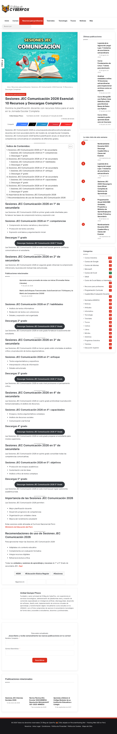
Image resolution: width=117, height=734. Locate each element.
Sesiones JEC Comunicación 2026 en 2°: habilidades (33, 162)
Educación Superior (92, 348)
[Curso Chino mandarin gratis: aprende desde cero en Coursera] (89, 117)
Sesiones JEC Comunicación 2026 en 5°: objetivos (32, 189)
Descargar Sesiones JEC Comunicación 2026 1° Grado (39, 243)
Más (91, 21)
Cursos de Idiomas (92, 265)
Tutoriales (50, 21)
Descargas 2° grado (19, 165)
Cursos (15, 21)
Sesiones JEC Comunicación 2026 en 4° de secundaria (33, 177)
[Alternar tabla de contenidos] (69, 146)
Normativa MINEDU (92, 300)
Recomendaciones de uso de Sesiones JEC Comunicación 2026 (37, 197)
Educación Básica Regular (37, 573)
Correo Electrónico (12, 649)
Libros (87, 329)
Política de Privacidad (59, 726)
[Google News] (36, 581)
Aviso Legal (36, 726)
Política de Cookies (74, 726)
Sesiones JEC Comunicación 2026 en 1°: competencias (34, 153)
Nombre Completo (11, 638)
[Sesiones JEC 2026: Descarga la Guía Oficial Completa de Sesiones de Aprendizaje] (89, 184)
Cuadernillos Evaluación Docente (97, 294)
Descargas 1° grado (19, 156)
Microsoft (88, 269)
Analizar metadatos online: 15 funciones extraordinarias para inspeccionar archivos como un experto (105, 83)
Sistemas (88, 337)
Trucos (73, 21)
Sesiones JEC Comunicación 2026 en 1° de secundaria (32, 150)
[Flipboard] (56, 581)
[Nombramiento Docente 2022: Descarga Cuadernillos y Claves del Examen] (89, 146)
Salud (87, 277)
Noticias (82, 21)
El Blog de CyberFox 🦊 (49, 722)
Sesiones (59, 573)
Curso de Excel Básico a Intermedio (98, 280)
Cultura (87, 326)
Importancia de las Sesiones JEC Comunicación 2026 (32, 195)
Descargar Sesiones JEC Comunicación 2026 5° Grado (39, 484)
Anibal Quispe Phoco (16, 116)
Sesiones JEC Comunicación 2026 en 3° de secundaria (33, 168)
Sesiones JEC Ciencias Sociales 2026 (14, 699)
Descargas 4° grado (19, 183)
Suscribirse (39, 660)
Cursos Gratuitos (91, 258)
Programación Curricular (94, 290)
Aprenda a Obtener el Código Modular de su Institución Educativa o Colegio (62, 701)
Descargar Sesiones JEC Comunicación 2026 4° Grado (39, 432)
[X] (27, 614)
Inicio (6, 21)
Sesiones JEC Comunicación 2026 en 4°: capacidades (34, 180)
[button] (2, 63)
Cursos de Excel (91, 273)
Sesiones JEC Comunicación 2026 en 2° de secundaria (33, 159)
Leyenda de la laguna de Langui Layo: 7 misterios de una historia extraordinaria (104, 48)
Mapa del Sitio (87, 726)
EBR (19, 573)
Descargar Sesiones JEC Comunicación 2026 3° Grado (39, 379)
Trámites (88, 344)
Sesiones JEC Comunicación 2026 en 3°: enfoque (32, 171)
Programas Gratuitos (92, 340)
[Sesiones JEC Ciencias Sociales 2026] (15, 690)
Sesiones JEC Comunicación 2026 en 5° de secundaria (33, 185)
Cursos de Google (91, 261)
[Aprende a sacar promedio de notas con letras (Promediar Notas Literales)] (11, 283)
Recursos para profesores (32, 21)
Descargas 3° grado (19, 174)
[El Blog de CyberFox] (15, 9)
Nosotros (28, 726)
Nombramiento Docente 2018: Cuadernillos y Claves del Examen (103, 229)
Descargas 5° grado (19, 192)
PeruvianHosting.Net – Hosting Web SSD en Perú (88, 722)
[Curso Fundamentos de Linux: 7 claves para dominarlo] (89, 63)
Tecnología (62, 21)
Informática (89, 311)
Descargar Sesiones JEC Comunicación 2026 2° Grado (39, 326)
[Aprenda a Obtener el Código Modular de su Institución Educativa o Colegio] (63, 690)
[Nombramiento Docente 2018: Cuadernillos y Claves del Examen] (89, 227)
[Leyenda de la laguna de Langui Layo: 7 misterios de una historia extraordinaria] (89, 46)
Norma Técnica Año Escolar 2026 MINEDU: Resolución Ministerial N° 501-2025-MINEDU (39, 701)
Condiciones (46, 726)
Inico (9, 87)
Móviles (87, 333)
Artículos (88, 307)
